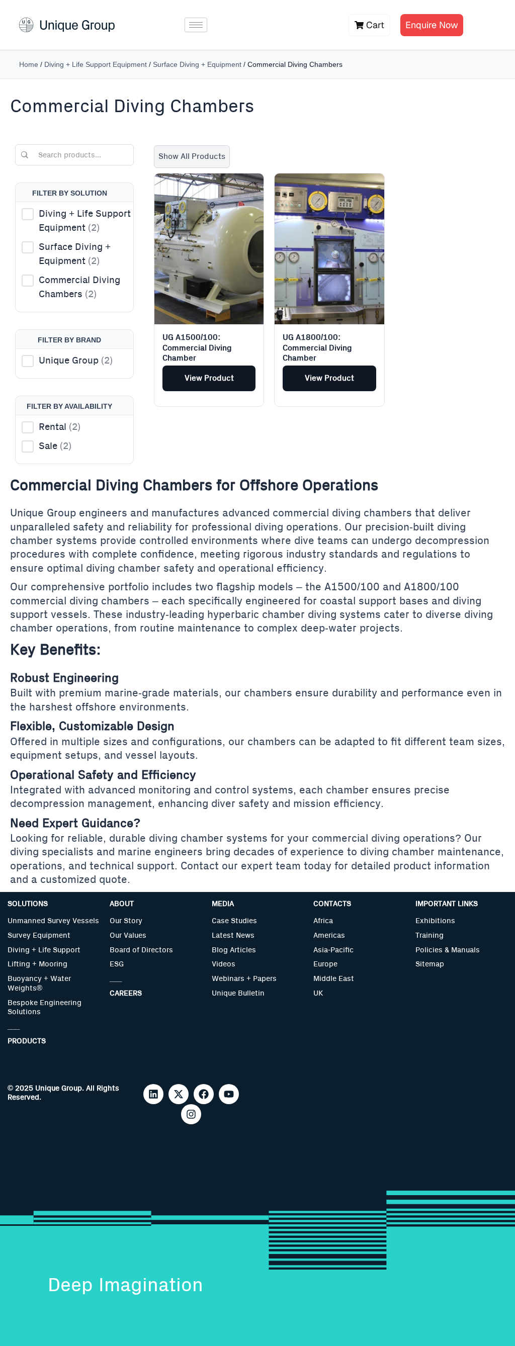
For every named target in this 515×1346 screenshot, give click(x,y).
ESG (117, 964)
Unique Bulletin (238, 993)
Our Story (126, 921)
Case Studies (234, 921)
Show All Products (191, 156)
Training (429, 935)
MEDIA (223, 904)
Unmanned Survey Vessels (53, 921)
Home (28, 64)
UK (318, 993)
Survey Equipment (39, 935)
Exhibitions (435, 921)
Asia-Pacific (333, 950)
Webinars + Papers (244, 978)
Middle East (333, 978)
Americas (329, 935)
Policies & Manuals (447, 950)
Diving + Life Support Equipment (95, 64)
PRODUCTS (27, 1041)
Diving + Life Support (44, 950)
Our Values (128, 935)
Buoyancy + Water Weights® (39, 983)
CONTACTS (332, 904)
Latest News (233, 935)
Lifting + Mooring (37, 964)
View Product (209, 378)
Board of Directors (141, 950)
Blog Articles (234, 950)
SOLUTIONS (28, 904)
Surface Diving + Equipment (197, 64)
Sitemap (429, 964)
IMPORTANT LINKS (446, 904)
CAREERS (126, 993)
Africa (323, 921)
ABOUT (122, 904)
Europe (325, 964)
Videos (223, 964)
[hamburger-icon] (196, 25)
